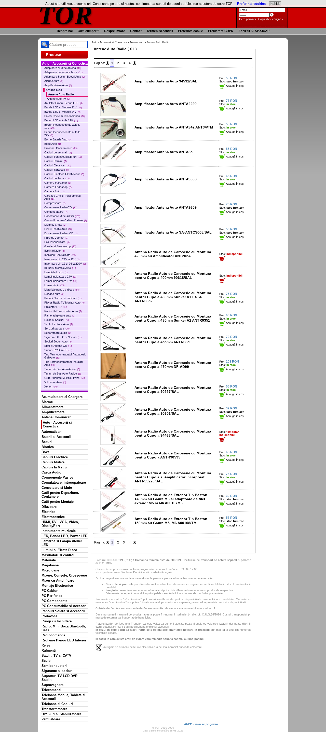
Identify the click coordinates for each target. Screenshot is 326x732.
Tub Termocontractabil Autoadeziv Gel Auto (65, 356)
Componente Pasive (57, 477)
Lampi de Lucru (55, 272)
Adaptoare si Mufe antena (62, 67)
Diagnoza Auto (55, 224)
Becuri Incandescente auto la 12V (62, 126)
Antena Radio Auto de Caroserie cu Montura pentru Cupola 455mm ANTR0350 (172, 340)
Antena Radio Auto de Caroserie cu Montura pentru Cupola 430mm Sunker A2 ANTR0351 (172, 318)
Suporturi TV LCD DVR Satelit (59, 678)
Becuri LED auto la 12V (61, 120)
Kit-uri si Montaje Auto (60, 267)
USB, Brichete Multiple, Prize (64, 377)
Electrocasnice (53, 517)
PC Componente (54, 601)
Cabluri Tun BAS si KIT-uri (63, 156)
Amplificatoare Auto (58, 85)
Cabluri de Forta (57, 178)
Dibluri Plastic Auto (58, 229)
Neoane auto (54, 293)
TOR (65, 15)
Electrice (48, 512)
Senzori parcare (57, 328)
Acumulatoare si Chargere (62, 397)
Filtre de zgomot (56, 237)
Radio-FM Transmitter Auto (63, 311)
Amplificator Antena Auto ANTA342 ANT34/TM (173, 127)
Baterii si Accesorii (56, 437)
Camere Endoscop (58, 187)
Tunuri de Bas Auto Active (62, 369)
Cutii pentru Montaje (58, 502)
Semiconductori (54, 666)
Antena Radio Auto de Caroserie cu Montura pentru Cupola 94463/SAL (172, 433)
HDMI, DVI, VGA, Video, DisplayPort (60, 524)
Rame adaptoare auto (60, 315)
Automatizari (52, 432)
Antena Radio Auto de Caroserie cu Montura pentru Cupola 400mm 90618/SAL (172, 275)
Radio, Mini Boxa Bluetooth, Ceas (64, 628)
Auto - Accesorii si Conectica (57, 424)
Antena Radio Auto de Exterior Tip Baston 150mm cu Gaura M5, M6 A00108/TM (170, 521)
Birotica (48, 447)
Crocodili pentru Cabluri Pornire (65, 220)
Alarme (47, 402)
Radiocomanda (53, 635)
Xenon (51, 386)
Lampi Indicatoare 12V (60, 280)
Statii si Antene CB (58, 345)
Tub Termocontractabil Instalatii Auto (63, 363)
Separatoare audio (57, 332)
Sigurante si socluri (57, 671)
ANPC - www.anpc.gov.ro (201, 724)
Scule (46, 661)
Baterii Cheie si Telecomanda (64, 116)
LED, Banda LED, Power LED (64, 536)
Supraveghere (52, 685)
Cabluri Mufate (53, 462)
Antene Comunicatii (57, 417)
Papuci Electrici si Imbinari (63, 298)
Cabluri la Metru (54, 467)
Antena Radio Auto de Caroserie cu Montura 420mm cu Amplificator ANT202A (172, 254)
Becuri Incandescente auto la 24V (62, 134)
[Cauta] (44, 44)
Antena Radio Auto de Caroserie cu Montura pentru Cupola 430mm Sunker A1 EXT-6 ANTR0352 (172, 297)
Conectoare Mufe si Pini (62, 216)
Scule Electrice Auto (58, 324)
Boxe (45, 452)
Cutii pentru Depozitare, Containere (60, 494)
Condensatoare (55, 211)
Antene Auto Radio (61, 94)
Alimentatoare (52, 407)
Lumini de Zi (54, 285)
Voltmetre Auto (55, 382)
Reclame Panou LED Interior (64, 640)
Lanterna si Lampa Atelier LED (62, 543)
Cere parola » (247, 19)
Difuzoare (49, 507)
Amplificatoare (53, 412)
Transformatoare (54, 709)
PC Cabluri (50, 591)
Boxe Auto (52, 143)
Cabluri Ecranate (56, 169)
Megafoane (50, 565)
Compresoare (54, 203)
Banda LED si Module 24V (62, 111)
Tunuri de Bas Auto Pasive (62, 373)
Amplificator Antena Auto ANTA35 (163, 152)
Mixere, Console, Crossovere (64, 575)
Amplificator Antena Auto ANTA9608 (165, 179)
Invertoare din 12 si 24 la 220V (65, 263)
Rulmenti (49, 650)
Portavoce (49, 616)
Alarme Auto (53, 80)
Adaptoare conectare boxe (63, 72)
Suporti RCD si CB (58, 350)
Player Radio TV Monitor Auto (64, 302)
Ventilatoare (51, 719)
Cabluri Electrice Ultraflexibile (64, 174)
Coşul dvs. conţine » (270, 19)
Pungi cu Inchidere (57, 621)
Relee (46, 645)
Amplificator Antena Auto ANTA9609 (165, 207)
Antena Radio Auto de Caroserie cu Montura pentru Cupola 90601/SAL (172, 411)
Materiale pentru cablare (61, 289)
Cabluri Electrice (57, 165)
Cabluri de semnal (58, 152)
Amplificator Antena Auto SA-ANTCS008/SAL (173, 232)
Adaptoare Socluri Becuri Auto (65, 76)
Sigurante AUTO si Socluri (63, 337)
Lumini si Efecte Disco (59, 550)
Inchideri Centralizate (60, 254)
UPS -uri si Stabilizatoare (61, 714)
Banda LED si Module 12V (63, 107)
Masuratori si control (58, 555)
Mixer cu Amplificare (58, 580)
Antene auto (54, 89)
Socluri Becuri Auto (58, 341)
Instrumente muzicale (59, 531)
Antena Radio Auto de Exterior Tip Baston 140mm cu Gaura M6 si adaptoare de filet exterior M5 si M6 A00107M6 (170, 499)
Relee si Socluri (56, 319)
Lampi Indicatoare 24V (60, 276)
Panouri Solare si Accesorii (63, 611)
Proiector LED (55, 306)
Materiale (49, 560)
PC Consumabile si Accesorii (65, 606)
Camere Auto (54, 191)
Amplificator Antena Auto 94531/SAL (165, 81)
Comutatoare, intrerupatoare (64, 482)
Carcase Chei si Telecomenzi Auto (62, 197)
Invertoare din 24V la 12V (61, 259)
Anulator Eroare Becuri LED (63, 103)
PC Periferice (52, 596)
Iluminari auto (54, 250)
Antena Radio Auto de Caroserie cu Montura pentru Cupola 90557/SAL (172, 389)
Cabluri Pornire (55, 161)
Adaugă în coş (234, 85)
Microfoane (50, 570)
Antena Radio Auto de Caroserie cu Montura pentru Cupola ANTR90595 (172, 455)
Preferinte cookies (251, 4)
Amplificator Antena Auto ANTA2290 (165, 104)
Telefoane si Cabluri (57, 704)
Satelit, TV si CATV (56, 655)
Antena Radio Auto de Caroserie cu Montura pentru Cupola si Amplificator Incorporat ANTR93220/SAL (172, 477)
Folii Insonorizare (57, 241)
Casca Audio (51, 472)
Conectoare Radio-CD (60, 207)
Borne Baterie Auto (57, 139)
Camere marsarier (57, 182)
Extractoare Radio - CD (60, 233)
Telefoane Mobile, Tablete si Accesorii (63, 697)
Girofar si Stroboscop (60, 246)
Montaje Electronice (57, 585)
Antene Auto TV (58, 98)
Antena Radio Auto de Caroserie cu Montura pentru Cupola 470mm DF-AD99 (172, 365)
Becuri (47, 442)
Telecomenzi (51, 690)
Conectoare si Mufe (57, 488)
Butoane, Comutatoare (60, 148)
